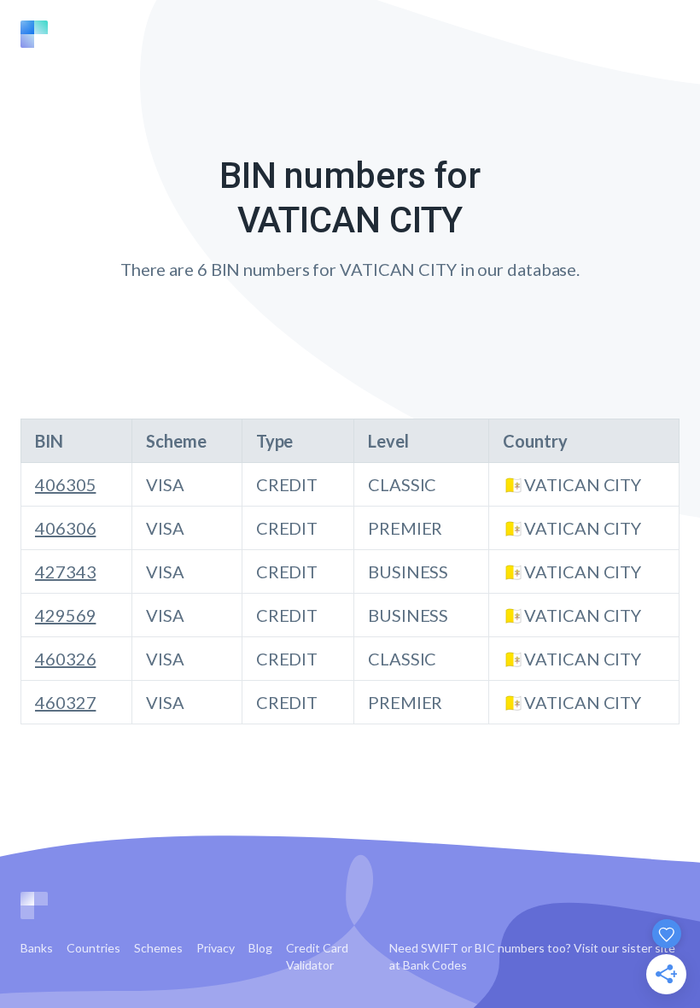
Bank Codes (435, 965)
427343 (65, 571)
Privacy (215, 948)
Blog (260, 948)
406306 (65, 528)
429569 (65, 615)
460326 (65, 658)
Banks (36, 948)
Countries (93, 948)
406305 (65, 484)
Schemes (158, 948)
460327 (65, 702)
